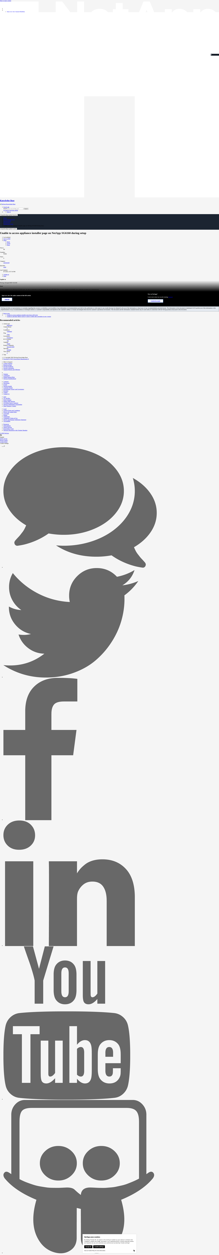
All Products (8, 8)
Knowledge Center (8, 429)
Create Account (155, 301)
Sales (4, 397)
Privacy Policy (4, 440)
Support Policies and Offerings (11, 369)
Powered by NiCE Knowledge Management (16, 359)
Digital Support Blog (9, 377)
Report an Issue (7, 365)
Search (5, 208)
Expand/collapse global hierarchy (9, 215)
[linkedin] (69, 945)
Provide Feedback (8, 366)
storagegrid (6, 262)
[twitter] (70, 677)
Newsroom (6, 383)
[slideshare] (78, 1253)
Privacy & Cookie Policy (10, 412)
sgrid (4, 267)
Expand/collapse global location (8, 228)
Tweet (8, 243)
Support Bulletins (10, 10)
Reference (9, 325)
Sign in (9, 212)
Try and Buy (6, 398)
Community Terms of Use (10, 418)
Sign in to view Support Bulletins (16, 11)
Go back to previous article (10, 210)
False (8, 334)
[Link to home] (7, 204)
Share (5, 240)
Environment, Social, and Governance (13, 389)
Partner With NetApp (9, 401)
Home (5, 218)
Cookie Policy (4, 442)
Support (170, 297)
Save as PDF (6, 239)
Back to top (6, 313)
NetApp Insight (7, 386)
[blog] (4, 446)
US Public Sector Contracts (10, 403)
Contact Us (6, 394)
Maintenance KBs (8, 224)
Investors (5, 391)
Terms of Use (3, 438)
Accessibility (6, 421)
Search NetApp (7, 427)
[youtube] (66, 1099)
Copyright (6, 413)
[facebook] (40, 819)
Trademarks (6, 416)
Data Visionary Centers (9, 406)
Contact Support (7, 363)
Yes (8, 340)
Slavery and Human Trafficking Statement (14, 419)
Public (8, 344)
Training (5, 374)
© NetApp (4, 433)
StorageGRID (7, 221)
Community (6, 375)
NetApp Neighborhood (9, 378)
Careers (5, 392)
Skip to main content (5, 0)
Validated (9, 331)
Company (6, 381)
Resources (6, 424)
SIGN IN (7, 299)
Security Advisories (8, 368)
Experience (10, 337)
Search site (6, 207)
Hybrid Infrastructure (9, 219)
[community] (80, 567)
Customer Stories (8, 387)
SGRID (9, 350)
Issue (4, 276)
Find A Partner (7, 400)
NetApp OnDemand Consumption (12, 404)
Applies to (6, 274)
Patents (5, 415)
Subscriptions (7, 425)
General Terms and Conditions (11, 410)
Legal (5, 409)
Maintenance (6, 222)
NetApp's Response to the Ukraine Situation (15, 430)
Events (5, 384)
